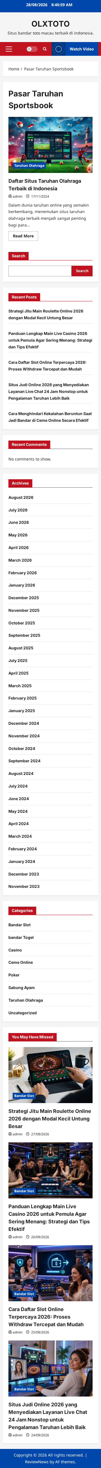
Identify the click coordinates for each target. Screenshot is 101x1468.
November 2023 (24, 886)
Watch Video (82, 48)
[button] (9, 49)
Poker (14, 975)
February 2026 (22, 572)
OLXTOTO (50, 24)
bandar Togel (21, 937)
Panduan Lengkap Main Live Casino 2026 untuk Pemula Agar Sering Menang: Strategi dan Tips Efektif (50, 340)
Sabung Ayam (21, 987)
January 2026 (21, 585)
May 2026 (17, 534)
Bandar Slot (19, 924)
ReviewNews (37, 1461)
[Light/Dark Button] (32, 49)
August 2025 (20, 647)
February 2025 (22, 698)
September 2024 (24, 760)
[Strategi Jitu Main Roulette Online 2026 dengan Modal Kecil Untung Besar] (50, 1075)
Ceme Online (20, 962)
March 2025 (20, 685)
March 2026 (20, 560)
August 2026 (20, 497)
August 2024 (20, 773)
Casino (15, 950)
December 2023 (23, 874)
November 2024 (24, 735)
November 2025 (24, 610)
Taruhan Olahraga (29, 165)
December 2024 (23, 723)
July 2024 (17, 786)
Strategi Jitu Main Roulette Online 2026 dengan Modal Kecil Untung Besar (49, 1118)
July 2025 (17, 660)
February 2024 (22, 848)
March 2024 (20, 836)
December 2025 (23, 597)
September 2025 (24, 635)
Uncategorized (22, 1012)
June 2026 (18, 522)
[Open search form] (45, 48)
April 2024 (18, 823)
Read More (25, 237)
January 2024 (21, 861)
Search (18, 255)
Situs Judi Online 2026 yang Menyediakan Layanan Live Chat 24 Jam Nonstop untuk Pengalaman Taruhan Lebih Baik (48, 391)
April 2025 (18, 673)
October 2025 (21, 622)
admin (17, 196)
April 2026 (18, 547)
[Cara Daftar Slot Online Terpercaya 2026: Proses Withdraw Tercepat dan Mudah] (50, 1273)
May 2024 (17, 811)
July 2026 (17, 510)
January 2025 (21, 710)
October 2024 (21, 748)
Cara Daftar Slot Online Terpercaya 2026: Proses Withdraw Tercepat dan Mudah (46, 1316)
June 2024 (18, 798)
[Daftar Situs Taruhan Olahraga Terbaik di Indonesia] (50, 145)
